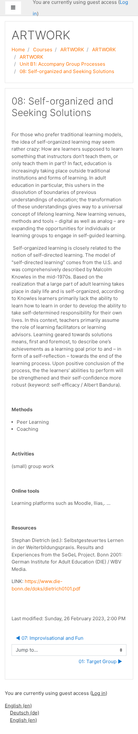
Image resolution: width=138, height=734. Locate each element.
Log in (99, 693)
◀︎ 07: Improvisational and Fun (49, 638)
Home (18, 49)
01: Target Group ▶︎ (100, 661)
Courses (42, 49)
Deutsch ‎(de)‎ (24, 713)
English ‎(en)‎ (18, 706)
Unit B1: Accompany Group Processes (62, 64)
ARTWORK (72, 49)
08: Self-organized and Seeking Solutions (67, 71)
